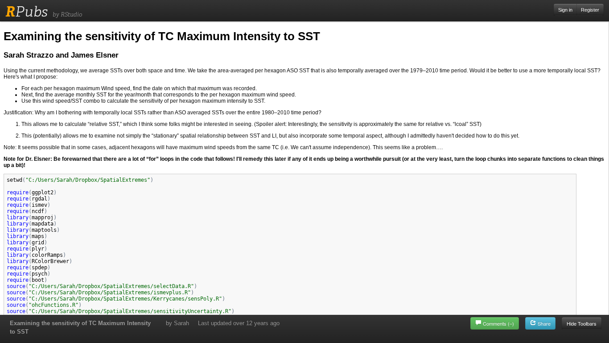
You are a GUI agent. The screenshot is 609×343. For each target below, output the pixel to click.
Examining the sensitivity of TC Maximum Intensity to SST (80, 327)
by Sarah (177, 323)
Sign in (565, 10)
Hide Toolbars (582, 323)
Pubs (26, 11)
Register (590, 10)
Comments (498, 323)
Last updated (239, 323)
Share (543, 323)
